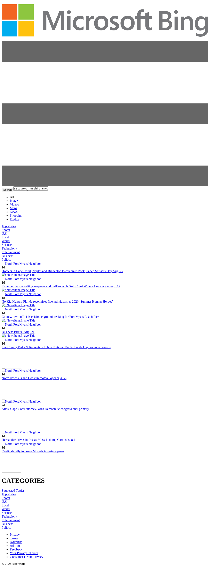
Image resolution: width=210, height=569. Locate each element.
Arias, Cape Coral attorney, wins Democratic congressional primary (45, 409)
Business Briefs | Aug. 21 (18, 332)
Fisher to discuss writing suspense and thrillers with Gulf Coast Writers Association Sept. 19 (61, 286)
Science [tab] (7, 244)
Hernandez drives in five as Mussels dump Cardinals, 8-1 (38, 439)
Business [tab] (7, 256)
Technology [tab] (9, 248)
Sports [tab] (6, 230)
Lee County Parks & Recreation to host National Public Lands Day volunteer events (56, 347)
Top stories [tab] (9, 226)
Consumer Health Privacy (26, 557)
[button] (105, 185)
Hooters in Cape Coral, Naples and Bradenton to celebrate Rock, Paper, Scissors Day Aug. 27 (62, 271)
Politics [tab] (6, 259)
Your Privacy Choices (24, 553)
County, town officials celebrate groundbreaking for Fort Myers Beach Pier (50, 316)
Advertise (16, 542)
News (13, 212)
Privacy (15, 534)
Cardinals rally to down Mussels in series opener (33, 451)
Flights (14, 219)
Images (14, 200)
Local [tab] (5, 237)
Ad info (15, 545)
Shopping (16, 215)
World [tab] (6, 241)
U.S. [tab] (5, 233)
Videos (14, 204)
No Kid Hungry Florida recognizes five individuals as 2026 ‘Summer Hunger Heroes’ (57, 301)
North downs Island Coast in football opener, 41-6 (34, 378)
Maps (13, 208)
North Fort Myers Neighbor (23, 263)
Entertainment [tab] (11, 252)
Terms (14, 538)
